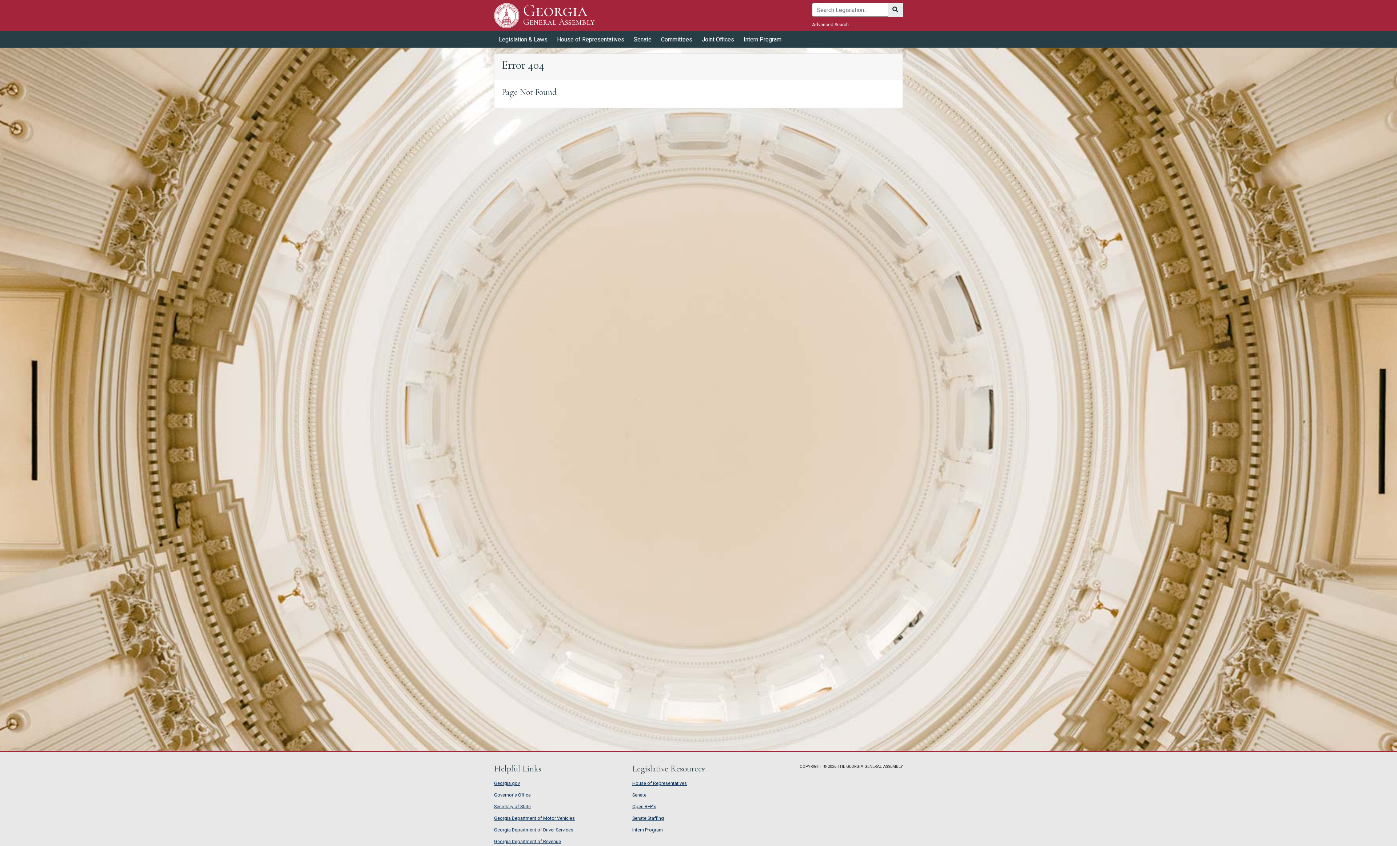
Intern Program (762, 39)
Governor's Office (512, 795)
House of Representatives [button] (590, 39)
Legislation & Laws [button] (523, 39)
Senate (639, 795)
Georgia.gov (507, 783)
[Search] (895, 10)
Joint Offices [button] (718, 39)
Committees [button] (676, 39)
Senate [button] (643, 39)
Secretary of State (512, 806)
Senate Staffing (648, 818)
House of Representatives (659, 783)
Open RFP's (644, 806)
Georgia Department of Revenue (527, 841)
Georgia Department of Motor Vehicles (534, 818)
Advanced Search (830, 24)
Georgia (559, 15)
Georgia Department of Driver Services (533, 830)
